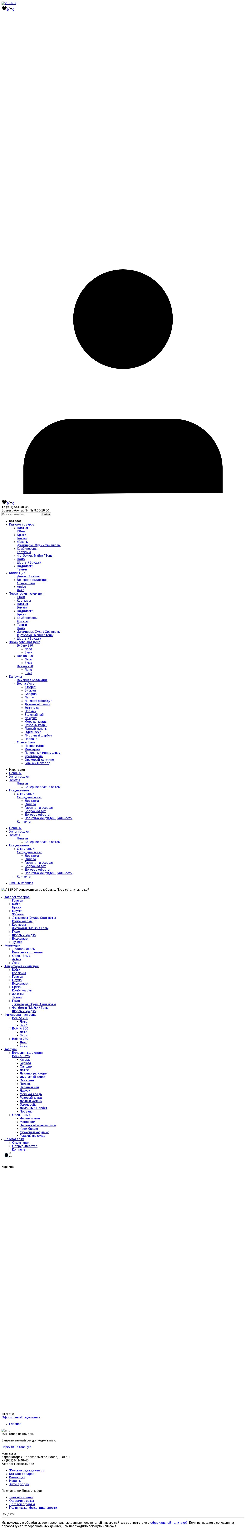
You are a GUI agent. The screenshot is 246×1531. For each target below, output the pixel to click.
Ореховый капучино (39, 759)
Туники (22, 569)
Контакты (24, 821)
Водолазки (25, 566)
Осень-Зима (26, 583)
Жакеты (22, 541)
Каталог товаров (21, 524)
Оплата (30, 804)
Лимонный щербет (38, 735)
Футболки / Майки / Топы (35, 555)
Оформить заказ (21, 1500)
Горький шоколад (37, 763)
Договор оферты (37, 814)
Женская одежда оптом (27, 1470)
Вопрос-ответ (35, 811)
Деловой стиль (28, 576)
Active (21, 586)
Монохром (32, 749)
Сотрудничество (29, 797)
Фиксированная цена (24, 642)
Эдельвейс (33, 732)
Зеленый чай (34, 714)
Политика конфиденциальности (48, 818)
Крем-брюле (34, 756)
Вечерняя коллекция (32, 579)
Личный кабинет (21, 883)
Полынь (30, 711)
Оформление (11, 1417)
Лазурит (31, 718)
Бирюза (30, 690)
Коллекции (17, 573)
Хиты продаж (19, 776)
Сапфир (31, 694)
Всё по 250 (25, 645)
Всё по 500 (25, 656)
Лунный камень (36, 728)
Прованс (31, 739)
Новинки (15, 773)
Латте (29, 697)
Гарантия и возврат (39, 807)
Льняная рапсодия (38, 700)
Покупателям (19, 790)
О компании (25, 793)
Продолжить (30, 1417)
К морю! (30, 687)
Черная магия (35, 745)
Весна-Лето (26, 683)
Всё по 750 (25, 666)
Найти (46, 514)
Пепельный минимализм (43, 752)
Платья (22, 528)
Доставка (32, 800)
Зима (28, 652)
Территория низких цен (26, 593)
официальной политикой (169, 1522)
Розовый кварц (36, 725)
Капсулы (15, 676)
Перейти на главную (16, 1447)
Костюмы (24, 552)
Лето (20, 590)
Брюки (21, 534)
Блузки (22, 538)
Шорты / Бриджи (29, 562)
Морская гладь (36, 721)
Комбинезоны (27, 548)
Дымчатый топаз (37, 704)
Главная (15, 1424)
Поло (21, 559)
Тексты (14, 780)
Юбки (21, 531)
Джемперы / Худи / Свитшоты (39, 545)
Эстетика (32, 707)
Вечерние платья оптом (42, 787)
